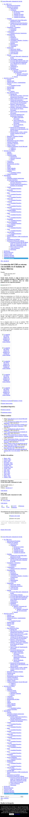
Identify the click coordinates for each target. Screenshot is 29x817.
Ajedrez (9, 187)
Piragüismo (10, 219)
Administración (14, 39)
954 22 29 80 (6, 500)
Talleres (9, 166)
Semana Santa (10, 87)
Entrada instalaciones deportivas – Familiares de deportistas (19, 185)
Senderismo (10, 226)
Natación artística (11, 210)
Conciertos (10, 161)
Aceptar (11, 814)
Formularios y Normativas (13, 27)
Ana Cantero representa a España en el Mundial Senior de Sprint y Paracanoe (15, 425)
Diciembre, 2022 (8, 462)
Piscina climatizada (12, 222)
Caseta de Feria (14, 52)
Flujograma (13, 249)
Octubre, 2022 (7, 465)
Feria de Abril (10, 88)
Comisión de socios (18, 15)
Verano (9, 89)
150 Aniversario (14, 69)
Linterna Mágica (11, 169)
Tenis (8, 229)
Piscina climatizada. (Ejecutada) (19, 125)
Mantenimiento (14, 44)
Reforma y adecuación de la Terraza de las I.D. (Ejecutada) (18, 105)
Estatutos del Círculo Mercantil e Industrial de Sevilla (18, 20)
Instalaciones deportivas (16, 50)
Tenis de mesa (10, 232)
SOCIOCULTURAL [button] (9, 150)
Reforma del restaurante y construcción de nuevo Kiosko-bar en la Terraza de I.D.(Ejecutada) (19, 101)
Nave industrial (14, 53)
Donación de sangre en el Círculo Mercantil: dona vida (14, 447)
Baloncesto (10, 190)
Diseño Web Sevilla (6, 529)
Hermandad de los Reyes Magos (15, 140)
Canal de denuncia (15, 248)
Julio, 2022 (7, 470)
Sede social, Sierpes (15, 49)
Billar (8, 193)
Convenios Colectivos (12, 143)
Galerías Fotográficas (12, 142)
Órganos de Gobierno (12, 7)
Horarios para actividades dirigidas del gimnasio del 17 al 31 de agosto (15, 450)
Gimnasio (9, 201)
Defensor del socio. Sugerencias (18, 33)
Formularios (13, 28)
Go (22, 796)
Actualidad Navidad (15, 85)
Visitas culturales (11, 168)
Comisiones (13, 10)
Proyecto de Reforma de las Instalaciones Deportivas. (17, 115)
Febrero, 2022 (7, 477)
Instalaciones (10, 47)
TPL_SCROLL (5, 798)
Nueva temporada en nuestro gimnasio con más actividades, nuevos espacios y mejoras (16, 435)
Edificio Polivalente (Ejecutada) (19, 118)
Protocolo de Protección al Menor (15, 241)
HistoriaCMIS (10, 81)
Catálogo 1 (13, 148)
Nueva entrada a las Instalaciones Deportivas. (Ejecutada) (20, 122)
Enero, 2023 (7, 461)
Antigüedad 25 (14, 66)
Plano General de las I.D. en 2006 (19, 98)
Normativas (13, 30)
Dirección (12, 36)
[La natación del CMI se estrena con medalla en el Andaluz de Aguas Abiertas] (6, 341)
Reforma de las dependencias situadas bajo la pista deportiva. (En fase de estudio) (19, 129)
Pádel (8, 213)
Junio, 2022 (7, 471)
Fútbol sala (10, 198)
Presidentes (13, 68)
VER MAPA (4, 490)
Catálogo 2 (13, 149)
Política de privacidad (13, 522)
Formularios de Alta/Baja (13, 239)
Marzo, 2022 (7, 475)
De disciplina (17, 12)
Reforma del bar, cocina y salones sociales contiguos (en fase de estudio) (18, 133)
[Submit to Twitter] (17, 400)
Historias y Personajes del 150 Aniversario (20, 71)
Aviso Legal (4, 522)
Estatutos (9, 18)
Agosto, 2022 (7, 468)
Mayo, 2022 (7, 473)
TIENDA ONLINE (9, 255)
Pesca (8, 216)
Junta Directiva (14, 8)
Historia (9, 55)
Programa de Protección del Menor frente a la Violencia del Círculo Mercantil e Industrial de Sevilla (19, 244)
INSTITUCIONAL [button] (9, 78)
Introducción (13, 94)
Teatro (8, 165)
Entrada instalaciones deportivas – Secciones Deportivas (19, 182)
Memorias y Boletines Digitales (15, 136)
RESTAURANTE (8, 252)
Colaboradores (11, 31)
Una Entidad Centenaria (16, 59)
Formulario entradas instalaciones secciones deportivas (15, 179)
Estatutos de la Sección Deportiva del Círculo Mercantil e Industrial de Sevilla (18, 24)
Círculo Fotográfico (12, 174)
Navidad (9, 84)
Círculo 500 (10, 139)
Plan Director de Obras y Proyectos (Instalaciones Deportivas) (19, 96)
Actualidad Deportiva (15, 188)
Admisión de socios (19, 14)
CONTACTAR (8, 254)
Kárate (8, 204)
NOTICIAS (7, 251)
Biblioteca (9, 153)
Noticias (16, 76)
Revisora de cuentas (19, 11)
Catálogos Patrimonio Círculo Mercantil (17, 146)
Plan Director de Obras (13, 92)
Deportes (12, 43)
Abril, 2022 (7, 474)
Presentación (13, 156)
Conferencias (10, 162)
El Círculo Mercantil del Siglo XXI (19, 60)
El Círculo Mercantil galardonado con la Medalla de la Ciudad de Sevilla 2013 (18, 63)
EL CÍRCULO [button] (8, 4)
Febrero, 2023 (7, 459)
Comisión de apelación (19, 17)
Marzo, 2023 (7, 458)
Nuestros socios (11, 137)
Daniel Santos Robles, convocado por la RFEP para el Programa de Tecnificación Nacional (16, 440)
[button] (5, 261)
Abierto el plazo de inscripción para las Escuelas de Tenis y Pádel (15, 444)
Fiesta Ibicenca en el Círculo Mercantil (17, 418)
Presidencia (13, 37)
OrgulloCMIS (10, 235)
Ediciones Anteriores (15, 158)
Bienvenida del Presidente (13, 5)
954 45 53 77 (9, 488)
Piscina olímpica (11, 225)
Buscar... (3, 796)
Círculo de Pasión (11, 155)
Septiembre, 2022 (8, 467)
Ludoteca (9, 171)
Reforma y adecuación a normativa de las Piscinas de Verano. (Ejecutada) (19, 109)
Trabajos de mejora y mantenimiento (16, 82)
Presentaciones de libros (13, 164)
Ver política (17, 814)
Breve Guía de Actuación (16, 246)
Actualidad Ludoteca (15, 172)
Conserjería (13, 46)
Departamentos (11, 34)
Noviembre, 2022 (8, 464)
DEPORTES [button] (7, 175)
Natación (9, 207)
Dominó (9, 196)
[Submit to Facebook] (6, 400)
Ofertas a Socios (11, 145)
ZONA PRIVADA (9, 258)
